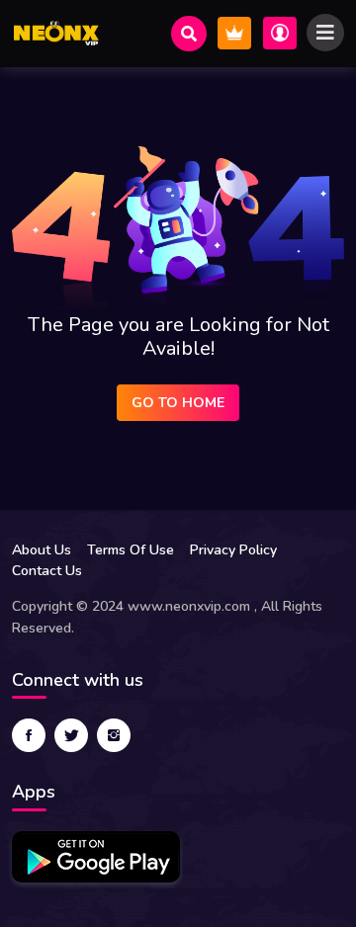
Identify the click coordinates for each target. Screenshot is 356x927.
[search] (189, 33)
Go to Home (178, 402)
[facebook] (28, 735)
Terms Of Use (130, 550)
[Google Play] (96, 857)
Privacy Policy (233, 550)
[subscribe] (234, 33)
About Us (41, 550)
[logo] (56, 33)
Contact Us (47, 570)
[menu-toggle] (325, 32)
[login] (280, 33)
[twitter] (71, 735)
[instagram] (114, 735)
